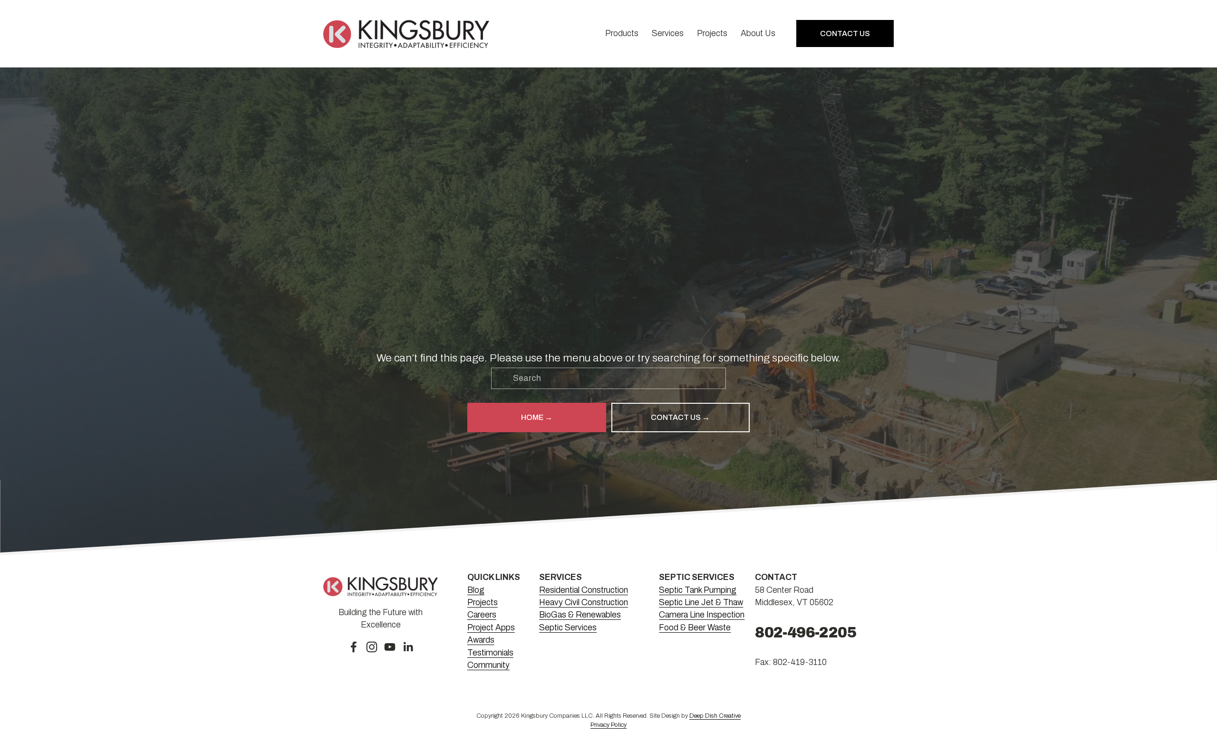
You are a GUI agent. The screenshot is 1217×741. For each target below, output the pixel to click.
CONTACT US (845, 33)
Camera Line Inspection (701, 614)
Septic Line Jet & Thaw (701, 602)
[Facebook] (353, 647)
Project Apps (491, 627)
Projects (712, 33)
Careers (481, 614)
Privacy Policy (608, 725)
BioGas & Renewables (580, 614)
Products (621, 33)
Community (488, 665)
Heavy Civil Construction (583, 602)
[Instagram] (371, 647)
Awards (480, 640)
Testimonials (490, 652)
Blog (475, 590)
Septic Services (568, 627)
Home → (536, 417)
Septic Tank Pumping (697, 590)
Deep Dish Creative (715, 715)
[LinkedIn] (408, 647)
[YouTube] (390, 647)
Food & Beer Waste (695, 627)
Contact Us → (680, 417)
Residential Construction (583, 590)
